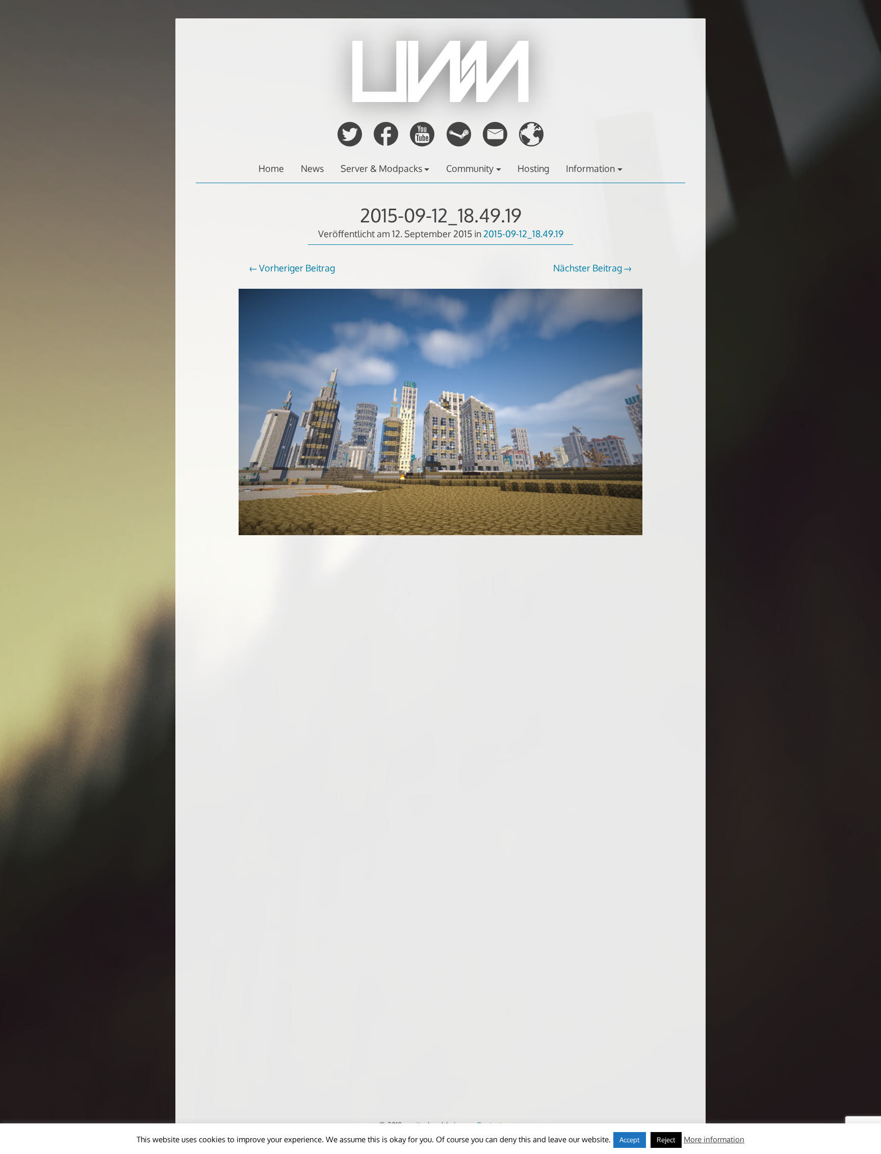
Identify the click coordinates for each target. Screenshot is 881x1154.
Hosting (533, 168)
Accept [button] (629, 1140)
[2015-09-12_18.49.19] (440, 541)
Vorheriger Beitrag (297, 267)
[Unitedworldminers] (440, 99)
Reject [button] (666, 1140)
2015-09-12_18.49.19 (441, 215)
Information (590, 168)
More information (714, 1139)
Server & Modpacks (381, 168)
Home (271, 168)
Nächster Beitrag (587, 267)
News (312, 168)
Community (470, 168)
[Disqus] (440, 716)
